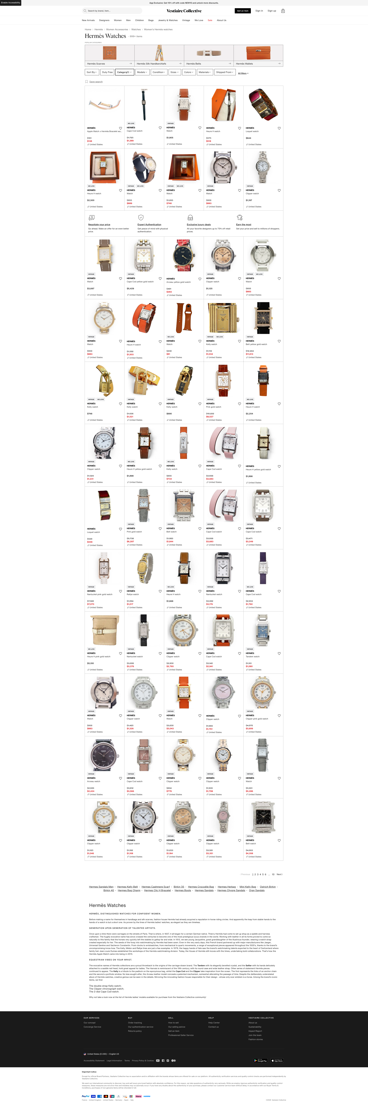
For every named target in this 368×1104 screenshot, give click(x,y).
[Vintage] (192, 20)
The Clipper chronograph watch (106, 988)
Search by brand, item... (99, 10)
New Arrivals (88, 20)
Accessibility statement (94, 1060)
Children (139, 20)
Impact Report (255, 1031)
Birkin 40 (108, 890)
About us (253, 1022)
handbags (132, 919)
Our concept (89, 1022)
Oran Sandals (256, 890)
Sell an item (242, 10)
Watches (136, 29)
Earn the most (243, 224)
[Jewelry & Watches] (180, 20)
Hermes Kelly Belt (127, 887)
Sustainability (255, 1026)
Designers (104, 20)
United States (108, 1100)
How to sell (173, 1022)
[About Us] (228, 20)
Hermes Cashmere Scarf (156, 887)
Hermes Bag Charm (129, 890)
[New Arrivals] (97, 20)
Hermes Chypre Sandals (231, 890)
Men (128, 20)
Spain (126, 1100)
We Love (199, 20)
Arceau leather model (156, 974)
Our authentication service (140, 1026)
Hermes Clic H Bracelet (157, 890)
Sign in (259, 10)
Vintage (186, 20)
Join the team (255, 1035)
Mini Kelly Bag (248, 887)
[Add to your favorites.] (120, 128)
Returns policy (135, 1031)
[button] (283, 11)
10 (273, 874)
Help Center (214, 1022)
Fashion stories (256, 1039)
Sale (210, 20)
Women (118, 20)
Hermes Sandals (204, 890)
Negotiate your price (99, 224)
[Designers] (112, 20)
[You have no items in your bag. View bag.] (283, 11)
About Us (221, 20)
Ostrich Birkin (268, 887)
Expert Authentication (149, 224)
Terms (127, 1060)
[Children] (146, 20)
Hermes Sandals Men (101, 887)
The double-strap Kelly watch (105, 986)
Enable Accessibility (10, 2)
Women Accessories (117, 29)
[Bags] (156, 20)
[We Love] (205, 20)
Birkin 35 (179, 887)
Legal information (114, 1060)
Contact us (213, 1026)
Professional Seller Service (180, 1035)
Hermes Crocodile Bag (201, 887)
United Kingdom (95, 1100)
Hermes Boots (183, 890)
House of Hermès (197, 951)
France (84, 1100)
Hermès (98, 29)
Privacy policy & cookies (143, 1060)
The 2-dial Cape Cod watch (104, 991)
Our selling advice (176, 1026)
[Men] (133, 20)
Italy (132, 1100)
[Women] (124, 20)
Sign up (272, 10)
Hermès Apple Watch (99, 954)
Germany (118, 1100)
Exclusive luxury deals (199, 224)
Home (88, 29)
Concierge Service (92, 1026)
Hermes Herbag (227, 887)
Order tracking (135, 1022)
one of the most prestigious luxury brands (187, 936)
